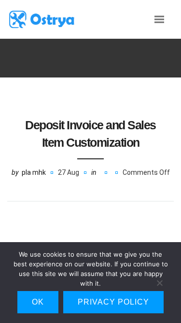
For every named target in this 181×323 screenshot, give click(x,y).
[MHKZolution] (53, 19)
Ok (38, 302)
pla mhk (34, 172)
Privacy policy (113, 302)
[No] (159, 285)
